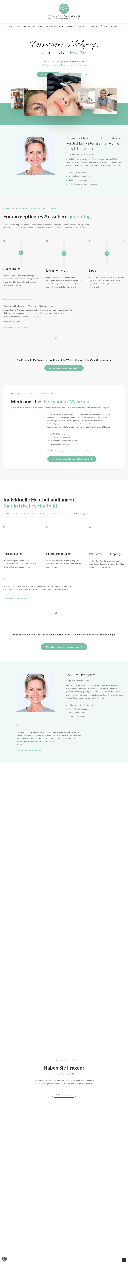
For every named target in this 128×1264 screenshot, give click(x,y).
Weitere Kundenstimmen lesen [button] (14, 327)
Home (11, 26)
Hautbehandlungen (47, 26)
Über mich (81, 26)
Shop (106, 26)
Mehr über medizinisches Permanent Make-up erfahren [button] (71, 459)
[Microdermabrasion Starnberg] (60, 547)
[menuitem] (12, 26)
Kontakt (114, 26)
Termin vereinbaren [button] (65, 1095)
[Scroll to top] (124, 1260)
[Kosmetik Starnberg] (103, 547)
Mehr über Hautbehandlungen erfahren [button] (62, 647)
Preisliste (93, 26)
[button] (4, 1259)
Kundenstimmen (66, 26)
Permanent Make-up (26, 26)
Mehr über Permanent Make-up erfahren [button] (63, 368)
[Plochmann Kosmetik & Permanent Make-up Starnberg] (64, 12)
